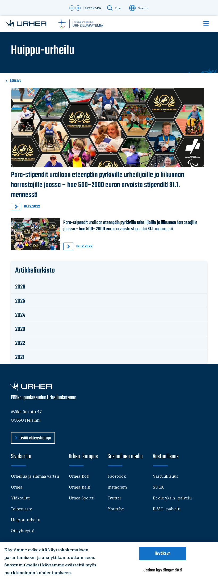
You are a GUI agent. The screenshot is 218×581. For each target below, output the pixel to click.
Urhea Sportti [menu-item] (81, 498)
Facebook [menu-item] (117, 476)
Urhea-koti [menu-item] (79, 476)
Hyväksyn (162, 553)
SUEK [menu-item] (158, 487)
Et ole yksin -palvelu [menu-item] (172, 498)
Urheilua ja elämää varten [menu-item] (35, 476)
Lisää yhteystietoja (35, 438)
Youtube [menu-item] (116, 509)
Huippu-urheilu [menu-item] (25, 520)
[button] (71, 8)
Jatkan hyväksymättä (162, 570)
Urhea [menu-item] (16, 487)
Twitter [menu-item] (114, 498)
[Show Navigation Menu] (206, 23)
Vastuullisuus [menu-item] (165, 476)
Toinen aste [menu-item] (21, 509)
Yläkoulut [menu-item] (20, 498)
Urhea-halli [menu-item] (79, 487)
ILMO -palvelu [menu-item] (166, 509)
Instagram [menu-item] (117, 487)
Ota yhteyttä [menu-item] (22, 531)
